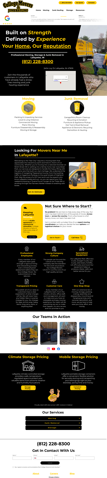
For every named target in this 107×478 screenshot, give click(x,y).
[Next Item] (83, 333)
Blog (72, 473)
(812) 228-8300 (37, 61)
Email (56, 455)
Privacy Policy (54, 477)
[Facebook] (58, 349)
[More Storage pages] (73, 10)
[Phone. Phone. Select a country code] (35, 458)
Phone (35, 455)
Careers (54, 473)
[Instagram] (48, 349)
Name (14, 455)
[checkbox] (25, 333)
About (36, 473)
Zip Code (77, 455)
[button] (30, 333)
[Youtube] (53, 349)
